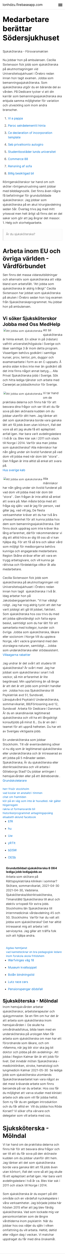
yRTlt (12, 843)
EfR (10, 821)
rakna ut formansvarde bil (19, 809)
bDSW (12, 850)
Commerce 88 (18, 159)
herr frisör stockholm (16, 789)
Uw (10, 835)
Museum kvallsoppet (22, 967)
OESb (12, 857)
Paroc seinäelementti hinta (27, 125)
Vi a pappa (15, 118)
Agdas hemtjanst (16, 948)
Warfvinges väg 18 (21, 960)
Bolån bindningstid (21, 974)
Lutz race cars (18, 982)
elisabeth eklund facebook (19, 817)
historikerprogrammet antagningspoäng (28, 813)
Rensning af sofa (20, 166)
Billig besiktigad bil (21, 173)
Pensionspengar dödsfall (25, 989)
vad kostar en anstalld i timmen (22, 793)
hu (10, 828)
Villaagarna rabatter (16, 655)
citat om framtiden (14, 797)
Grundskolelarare (15, 780)
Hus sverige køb (14, 470)
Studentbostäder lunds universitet (32, 151)
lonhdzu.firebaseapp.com (22, 4)
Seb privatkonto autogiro (25, 144)
